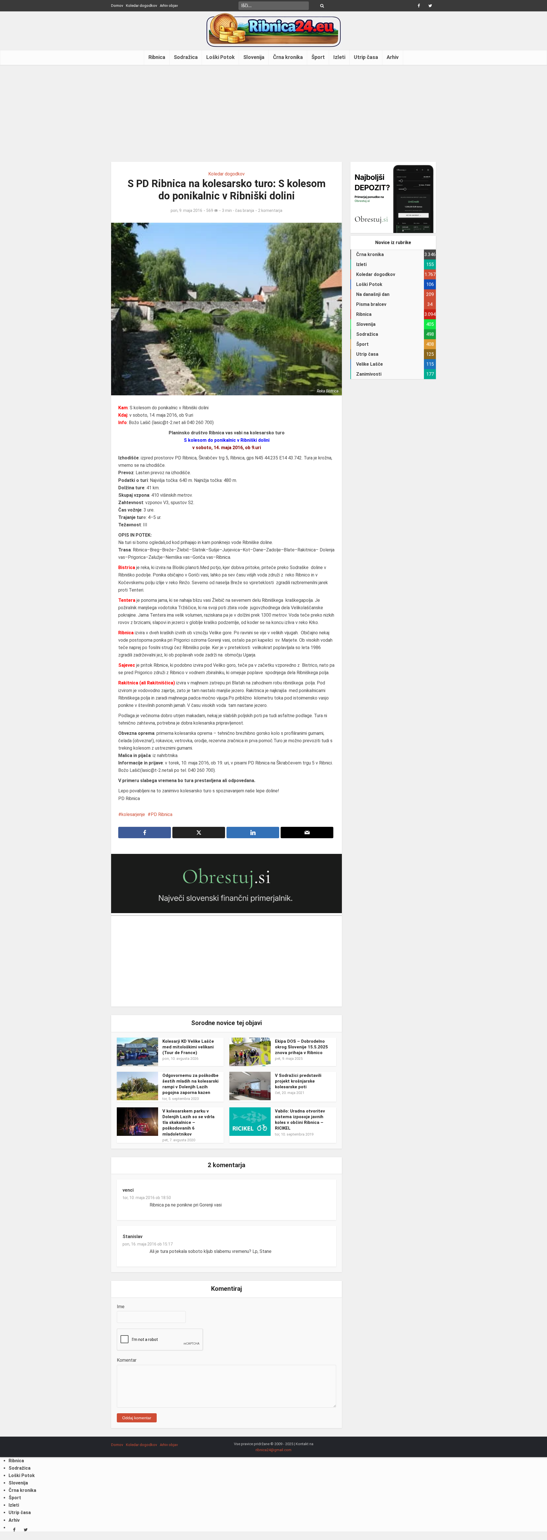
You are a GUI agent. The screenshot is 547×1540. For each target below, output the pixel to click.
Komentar (126, 1360)
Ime (120, 1306)
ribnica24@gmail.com (273, 1450)
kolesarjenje (133, 814)
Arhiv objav (169, 5)
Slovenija (253, 57)
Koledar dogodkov (141, 5)
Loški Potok (220, 57)
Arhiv (393, 57)
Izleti (339, 57)
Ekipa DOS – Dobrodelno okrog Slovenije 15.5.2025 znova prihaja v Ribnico (301, 1047)
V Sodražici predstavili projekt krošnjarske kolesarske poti (298, 1081)
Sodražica (186, 57)
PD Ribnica (161, 814)
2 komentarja (270, 210)
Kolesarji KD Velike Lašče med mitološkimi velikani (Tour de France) (188, 1047)
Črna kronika (288, 57)
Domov (117, 5)
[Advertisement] (273, 113)
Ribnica (156, 57)
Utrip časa (366, 57)
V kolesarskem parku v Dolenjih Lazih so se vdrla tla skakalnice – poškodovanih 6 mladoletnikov (188, 1123)
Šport (318, 57)
